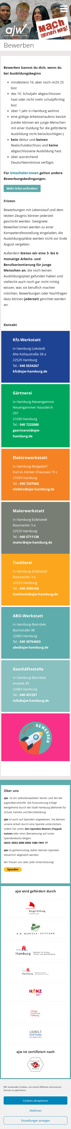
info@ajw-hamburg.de (31, 700)
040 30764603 (30, 641)
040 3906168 (29, 588)
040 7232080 (29, 424)
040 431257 (28, 695)
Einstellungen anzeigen (35, 1120)
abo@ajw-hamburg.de (30, 647)
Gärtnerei (22, 393)
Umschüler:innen (24, 173)
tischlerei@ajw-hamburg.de (35, 594)
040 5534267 (29, 365)
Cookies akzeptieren (35, 1100)
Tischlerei (22, 562)
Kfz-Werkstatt (27, 339)
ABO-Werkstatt (28, 615)
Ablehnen (35, 1110)
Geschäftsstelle (28, 669)
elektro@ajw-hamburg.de (33, 489)
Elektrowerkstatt (30, 457)
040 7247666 (29, 483)
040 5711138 (29, 537)
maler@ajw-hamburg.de (32, 542)
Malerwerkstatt (28, 510)
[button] (65, 6)
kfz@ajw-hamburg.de (30, 371)
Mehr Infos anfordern (22, 188)
